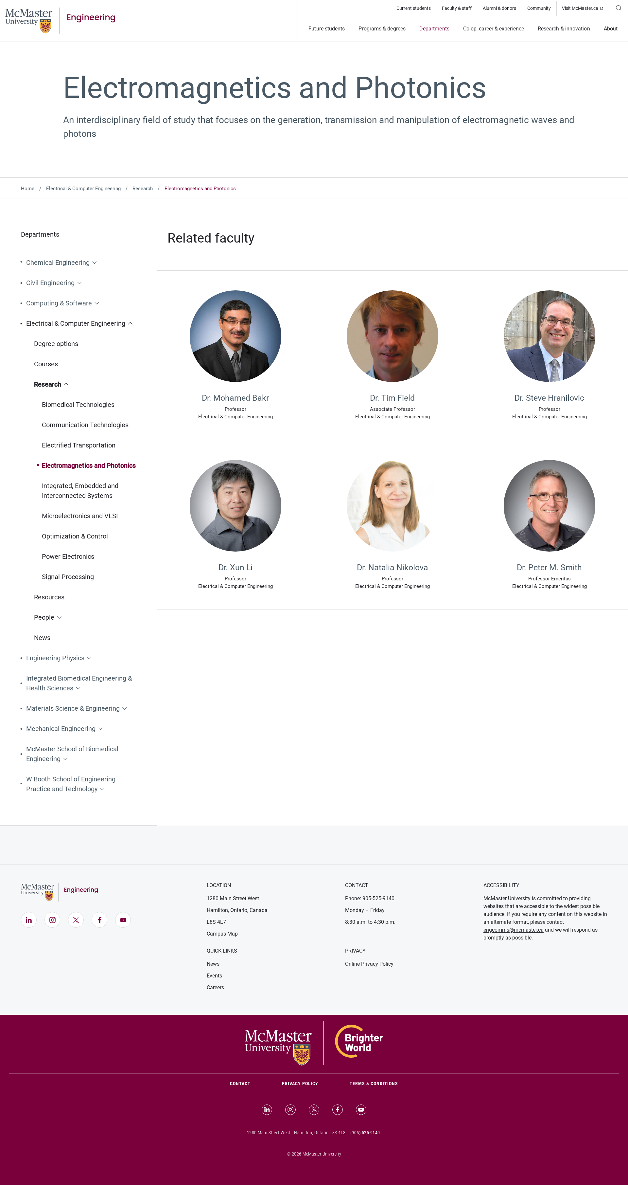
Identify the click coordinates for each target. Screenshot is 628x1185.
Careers (215, 987)
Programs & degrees (381, 29)
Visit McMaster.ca (585, 8)
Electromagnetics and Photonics (89, 465)
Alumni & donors (499, 8)
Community (539, 8)
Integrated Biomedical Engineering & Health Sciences (79, 683)
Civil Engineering (50, 283)
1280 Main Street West (233, 898)
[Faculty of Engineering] (60, 20)
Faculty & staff (457, 8)
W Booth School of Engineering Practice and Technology (70, 784)
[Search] (618, 8)
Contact (248, 1083)
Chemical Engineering (58, 262)
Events (214, 976)
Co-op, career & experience (493, 29)
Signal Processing (68, 577)
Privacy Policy (300, 1083)
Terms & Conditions (374, 1083)
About (611, 29)
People (44, 617)
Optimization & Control (75, 536)
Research (142, 188)
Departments (434, 29)
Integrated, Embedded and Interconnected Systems (80, 491)
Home (27, 188)
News (42, 638)
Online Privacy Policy (369, 964)
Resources (49, 597)
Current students (413, 8)
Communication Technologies (85, 425)
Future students (326, 29)
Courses (46, 364)
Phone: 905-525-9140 (369, 898)
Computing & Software (59, 303)
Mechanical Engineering (61, 729)
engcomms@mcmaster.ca (513, 930)
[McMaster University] (314, 1043)
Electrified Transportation (78, 445)
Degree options (56, 344)
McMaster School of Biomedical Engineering (72, 754)
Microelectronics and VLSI (80, 516)
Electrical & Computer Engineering (83, 188)
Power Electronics (68, 556)
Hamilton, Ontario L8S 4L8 (320, 1132)
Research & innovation (564, 29)
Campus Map (222, 934)
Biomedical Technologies (78, 405)
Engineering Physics (55, 658)
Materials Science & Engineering (73, 708)
